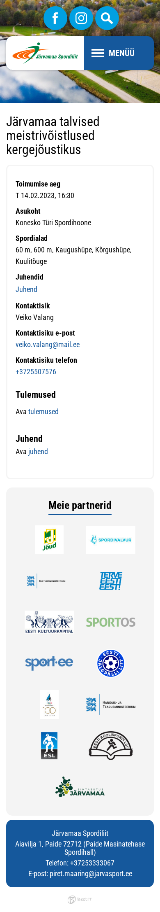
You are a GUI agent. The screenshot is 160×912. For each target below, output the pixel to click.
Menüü (122, 53)
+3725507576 (36, 371)
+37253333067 (92, 862)
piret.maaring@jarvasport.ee (91, 873)
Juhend (26, 289)
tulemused (43, 411)
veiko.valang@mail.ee (48, 344)
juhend (38, 451)
